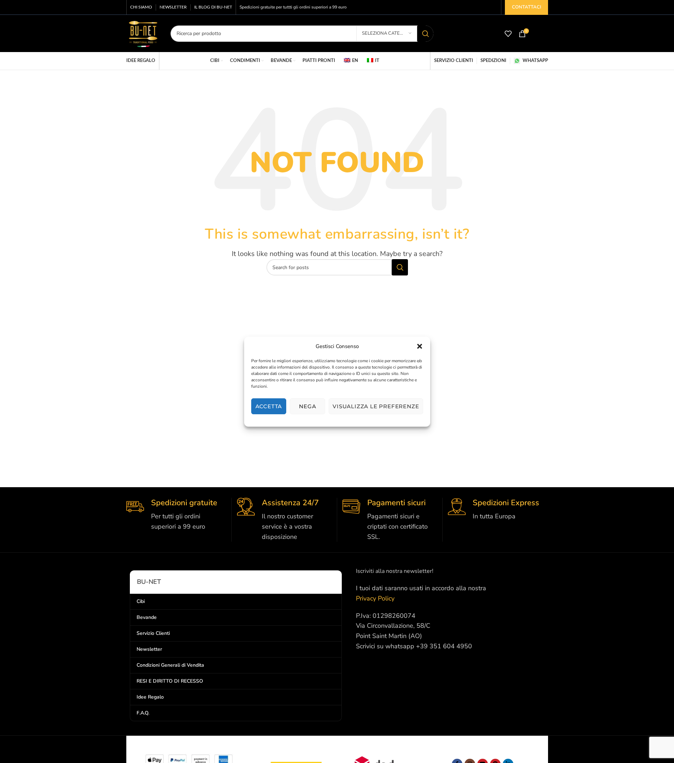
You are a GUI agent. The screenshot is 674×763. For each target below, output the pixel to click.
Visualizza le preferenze (376, 406)
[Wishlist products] (508, 34)
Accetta (268, 406)
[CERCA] (425, 33)
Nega (307, 406)
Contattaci (526, 7)
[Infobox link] (176, 515)
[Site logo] (143, 33)
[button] (419, 346)
